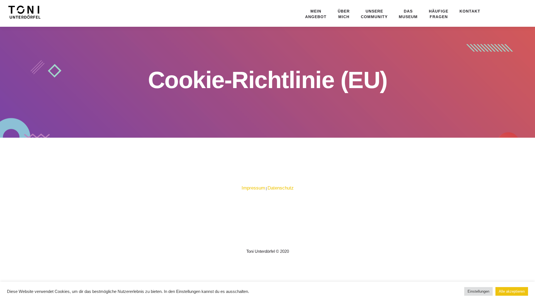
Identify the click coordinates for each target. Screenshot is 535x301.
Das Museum (408, 14)
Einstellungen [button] (478, 291)
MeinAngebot (316, 14)
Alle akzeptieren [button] (512, 291)
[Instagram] (273, 240)
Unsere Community (374, 14)
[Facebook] (262, 240)
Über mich (344, 14)
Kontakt (469, 11)
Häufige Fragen (438, 14)
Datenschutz (281, 188)
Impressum (253, 188)
